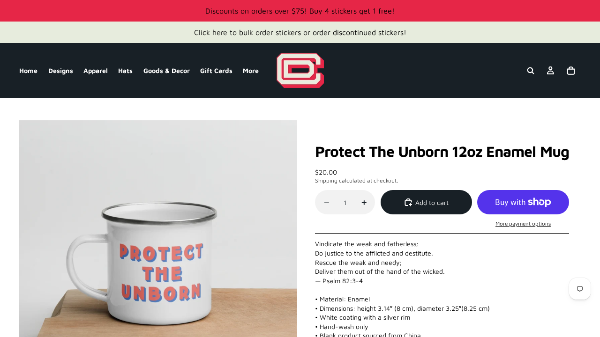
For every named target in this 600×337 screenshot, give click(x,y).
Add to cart (432, 202)
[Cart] (571, 70)
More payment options (523, 223)
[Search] (530, 70)
